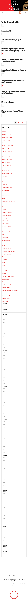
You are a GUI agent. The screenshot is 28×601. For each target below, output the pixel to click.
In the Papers (5, 218)
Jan (4, 306)
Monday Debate (6, 231)
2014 (5, 309)
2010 (5, 386)
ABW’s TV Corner (6, 134)
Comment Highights (7, 187)
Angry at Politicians (7, 154)
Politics (4, 256)
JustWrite (14, 575)
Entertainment (5, 195)
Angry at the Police (7, 159)
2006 (5, 527)
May (4, 336)
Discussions (5, 193)
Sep (4, 325)
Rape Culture (5, 270)
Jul (4, 311)
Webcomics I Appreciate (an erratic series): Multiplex (13, 92)
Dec (4, 316)
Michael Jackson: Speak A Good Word (12, 112)
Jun (4, 333)
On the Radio (5, 243)
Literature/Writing (6, 226)
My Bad (4, 234)
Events (4, 198)
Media (3, 229)
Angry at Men (5, 148)
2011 (5, 350)
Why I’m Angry (5, 298)
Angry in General (6, 168)
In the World (5, 220)
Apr (4, 339)
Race (3, 262)
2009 (5, 419)
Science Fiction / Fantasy (8, 276)
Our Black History (6, 248)
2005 (5, 546)
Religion (4, 273)
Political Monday (6, 254)
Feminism (4, 204)
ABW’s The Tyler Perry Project (11, 40)
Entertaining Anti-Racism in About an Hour (13, 71)
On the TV (4, 245)
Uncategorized (6, 295)
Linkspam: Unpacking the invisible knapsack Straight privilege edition (13, 50)
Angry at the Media (7, 156)
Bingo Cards (5, 176)
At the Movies (5, 170)
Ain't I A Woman (6, 140)
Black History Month (7, 179)
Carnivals (4, 184)
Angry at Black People (7, 145)
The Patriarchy (6, 287)
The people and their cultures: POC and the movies (12, 82)
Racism (4, 265)
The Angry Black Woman (14, 5)
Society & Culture (6, 284)
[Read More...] (3, 25)
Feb (4, 344)
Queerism (4, 259)
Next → (23, 122)
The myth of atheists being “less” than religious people (12, 60)
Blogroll (4, 181)
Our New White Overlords (8, 251)
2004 (5, 551)
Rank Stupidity (5, 268)
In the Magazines (6, 215)
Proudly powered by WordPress (9, 583)
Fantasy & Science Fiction (8, 201)
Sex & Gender (5, 279)
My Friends (5, 237)
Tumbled (4, 293)
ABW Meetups (6, 131)
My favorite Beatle (7, 102)
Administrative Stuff (7, 137)
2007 (5, 491)
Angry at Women (6, 165)
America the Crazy (6, 142)
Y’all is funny (5, 301)
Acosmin (14, 585)
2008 (5, 455)
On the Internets (6, 240)
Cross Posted (5, 190)
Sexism (4, 282)
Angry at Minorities (7, 151)
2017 (5, 304)
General (4, 206)
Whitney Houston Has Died (10, 22)
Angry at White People (7, 162)
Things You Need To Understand (10, 290)
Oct (4, 322)
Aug (4, 328)
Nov (4, 319)
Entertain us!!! (6, 31)
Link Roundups (5, 223)
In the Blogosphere (6, 212)
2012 (5, 314)
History (4, 209)
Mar (4, 341)
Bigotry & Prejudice (7, 173)
